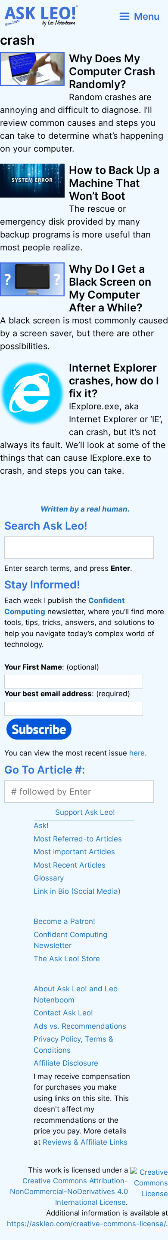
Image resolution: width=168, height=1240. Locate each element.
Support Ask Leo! (85, 812)
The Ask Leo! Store (67, 958)
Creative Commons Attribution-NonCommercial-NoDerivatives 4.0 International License (69, 1191)
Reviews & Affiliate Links (85, 1142)
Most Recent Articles (70, 865)
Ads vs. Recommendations (80, 1026)
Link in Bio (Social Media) (77, 891)
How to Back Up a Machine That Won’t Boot (114, 183)
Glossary (49, 878)
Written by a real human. (85, 509)
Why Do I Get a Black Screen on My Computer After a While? (110, 288)
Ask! (41, 825)
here (137, 753)
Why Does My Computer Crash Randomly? (112, 71)
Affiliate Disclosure (66, 1063)
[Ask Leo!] (44, 16)
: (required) (67, 693)
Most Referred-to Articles (78, 839)
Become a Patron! (64, 921)
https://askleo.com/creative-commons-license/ (86, 1223)
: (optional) (51, 667)
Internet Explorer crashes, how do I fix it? (114, 380)
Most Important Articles (74, 851)
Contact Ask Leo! (63, 1012)
